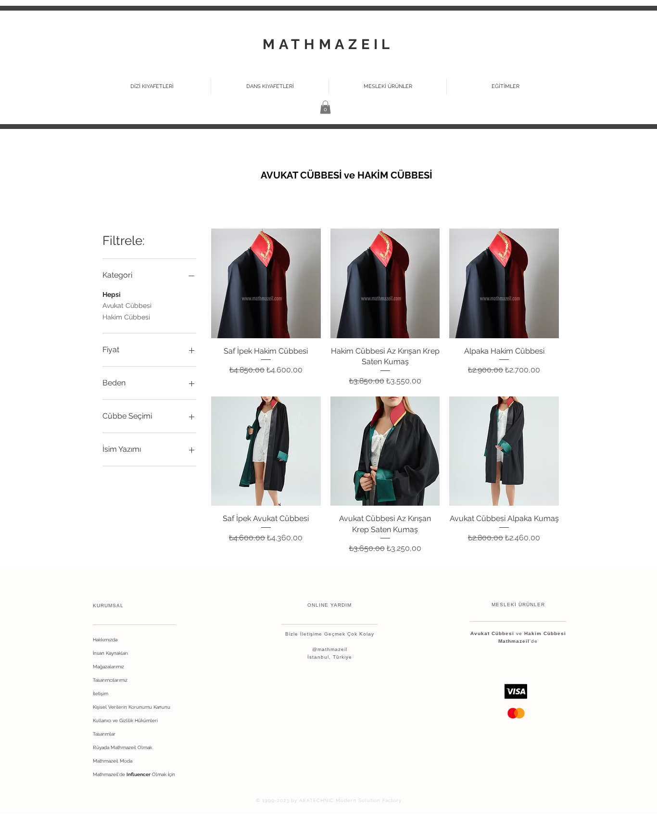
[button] (387, 86)
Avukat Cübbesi (127, 305)
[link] (325, 107)
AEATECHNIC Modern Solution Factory (350, 800)
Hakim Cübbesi (126, 317)
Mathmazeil (514, 641)
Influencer (138, 774)
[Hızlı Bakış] (266, 283)
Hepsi (111, 294)
